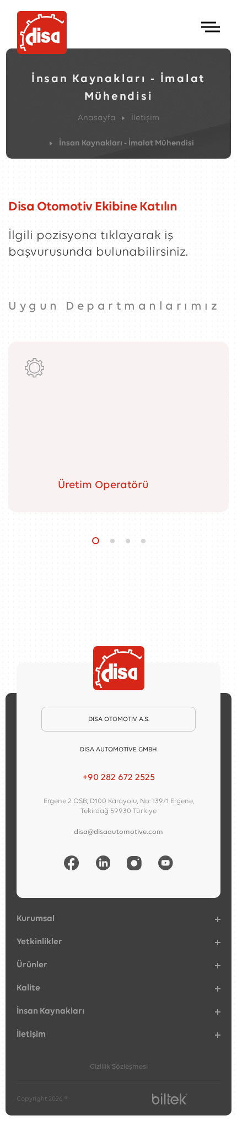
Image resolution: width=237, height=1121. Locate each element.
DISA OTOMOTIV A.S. (118, 719)
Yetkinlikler (39, 942)
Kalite (28, 988)
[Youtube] (165, 863)
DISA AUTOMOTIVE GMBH (118, 749)
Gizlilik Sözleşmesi (119, 1066)
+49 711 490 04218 (119, 777)
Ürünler (32, 965)
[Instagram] (134, 863)
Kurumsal (36, 918)
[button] (95, 540)
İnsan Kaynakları (50, 1011)
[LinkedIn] (103, 863)
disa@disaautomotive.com (118, 832)
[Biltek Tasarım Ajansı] (169, 1098)
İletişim (145, 118)
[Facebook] (71, 863)
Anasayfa (97, 118)
